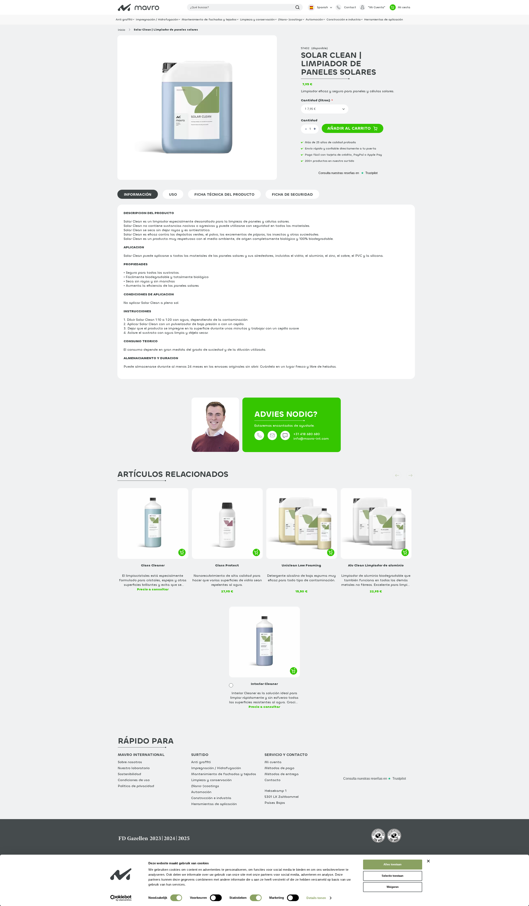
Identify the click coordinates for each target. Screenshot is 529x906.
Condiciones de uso (134, 780)
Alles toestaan (393, 864)
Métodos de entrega (281, 774)
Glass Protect (227, 565)
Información (137, 194)
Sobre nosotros (130, 762)
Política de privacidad (136, 786)
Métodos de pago (279, 768)
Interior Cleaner (264, 684)
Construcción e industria (211, 798)
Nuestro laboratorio (134, 768)
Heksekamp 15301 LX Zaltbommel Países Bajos (281, 797)
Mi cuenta (272, 762)
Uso (173, 194)
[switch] (216, 898)
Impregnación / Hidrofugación (216, 768)
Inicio (121, 30)
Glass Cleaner (152, 565)
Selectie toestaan (392, 875)
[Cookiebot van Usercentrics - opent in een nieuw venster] (121, 898)
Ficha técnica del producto (224, 194)
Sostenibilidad (129, 774)
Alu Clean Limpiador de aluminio (376, 565)
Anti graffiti (201, 762)
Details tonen (316, 898)
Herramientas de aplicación (214, 804)
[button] (319, 7)
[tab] (140, 194)
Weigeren (393, 886)
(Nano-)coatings (205, 786)
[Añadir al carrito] (182, 552)
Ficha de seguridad (292, 194)
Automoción (201, 792)
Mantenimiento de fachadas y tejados (223, 774)
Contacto (272, 780)
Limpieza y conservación (211, 780)
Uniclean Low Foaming (301, 565)
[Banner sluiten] (428, 861)
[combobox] (245, 7)
